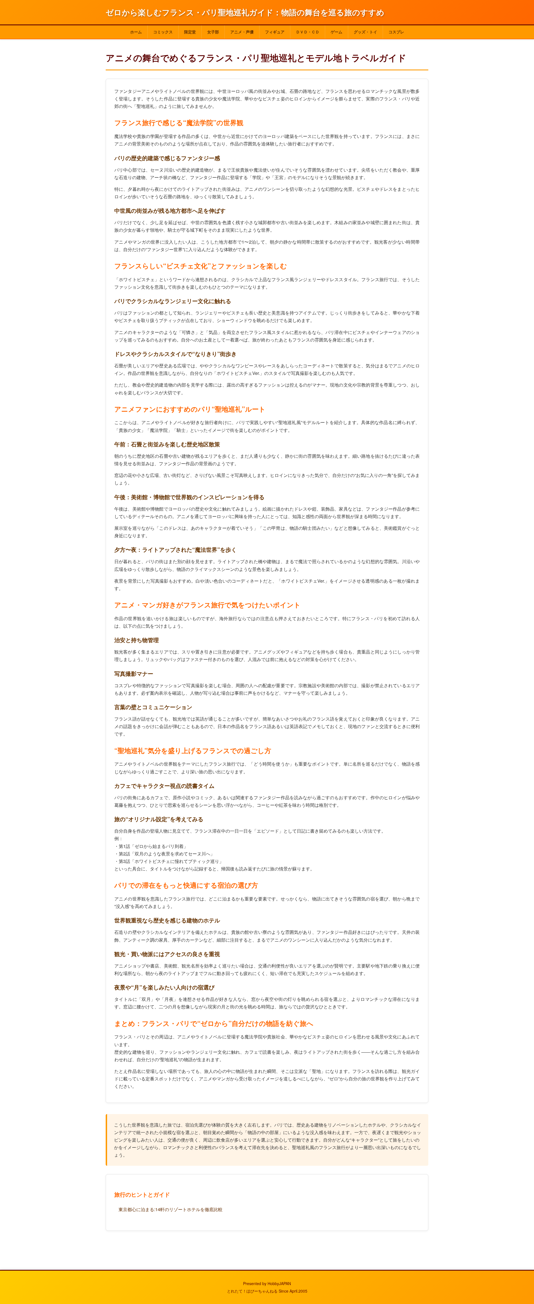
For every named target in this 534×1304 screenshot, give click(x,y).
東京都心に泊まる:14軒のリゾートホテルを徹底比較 (170, 1209)
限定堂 (190, 31)
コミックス (163, 31)
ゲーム (336, 31)
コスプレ (396, 31)
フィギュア (275, 31)
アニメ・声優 (242, 31)
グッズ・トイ (365, 31)
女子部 (213, 31)
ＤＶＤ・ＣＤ (307, 31)
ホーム (136, 31)
